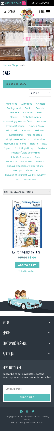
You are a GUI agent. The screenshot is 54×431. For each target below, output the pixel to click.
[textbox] (27, 84)
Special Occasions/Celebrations (25, 166)
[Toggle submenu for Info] (49, 322)
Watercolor (30, 179)
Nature (34, 143)
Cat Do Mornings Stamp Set (27, 253)
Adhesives (11, 103)
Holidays (39, 130)
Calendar (14, 112)
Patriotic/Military (24, 148)
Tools (17, 179)
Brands (40, 108)
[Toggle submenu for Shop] (49, 332)
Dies (39, 112)
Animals (40, 103)
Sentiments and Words (19, 161)
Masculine (39, 139)
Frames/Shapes (15, 126)
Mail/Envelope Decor (17, 139)
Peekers (42, 148)
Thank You (32, 170)
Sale (37, 157)
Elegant (14, 117)
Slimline (40, 161)
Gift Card (11, 130)
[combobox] (27, 82)
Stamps (17, 170)
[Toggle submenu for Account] (49, 353)
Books (28, 108)
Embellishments (32, 117)
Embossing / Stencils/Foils (18, 121)
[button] (26, 271)
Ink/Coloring (16, 135)
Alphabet (26, 103)
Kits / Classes (34, 135)
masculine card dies (14, 143)
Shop (15, 65)
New (44, 143)
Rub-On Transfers (21, 157)
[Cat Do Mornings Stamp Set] (27, 224)
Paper (6, 148)
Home (6, 65)
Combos (28, 112)
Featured (42, 121)
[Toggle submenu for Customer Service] (49, 343)
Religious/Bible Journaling (25, 152)
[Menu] (47, 12)
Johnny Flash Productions (30, 422)
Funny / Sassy (36, 126)
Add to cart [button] (27, 265)
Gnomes (26, 130)
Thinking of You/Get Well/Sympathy (25, 175)
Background (14, 108)
